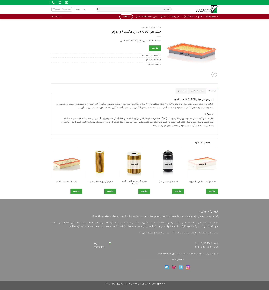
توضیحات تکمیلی (197, 91)
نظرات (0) (181, 91)
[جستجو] (98, 9)
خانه (159, 27)
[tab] (212, 91)
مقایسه (155, 48)
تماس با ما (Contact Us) (147, 16)
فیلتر (153, 27)
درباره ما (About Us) (170, 16)
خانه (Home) (212, 16)
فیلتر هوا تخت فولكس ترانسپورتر (202, 181)
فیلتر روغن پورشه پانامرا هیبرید (100, 181)
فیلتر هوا (145, 27)
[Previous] (218, 173)
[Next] (51, 173)
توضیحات (212, 91)
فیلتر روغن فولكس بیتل (168, 181)
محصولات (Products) (193, 16)
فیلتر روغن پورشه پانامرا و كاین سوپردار (134, 182)
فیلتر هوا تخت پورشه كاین (66, 181)
